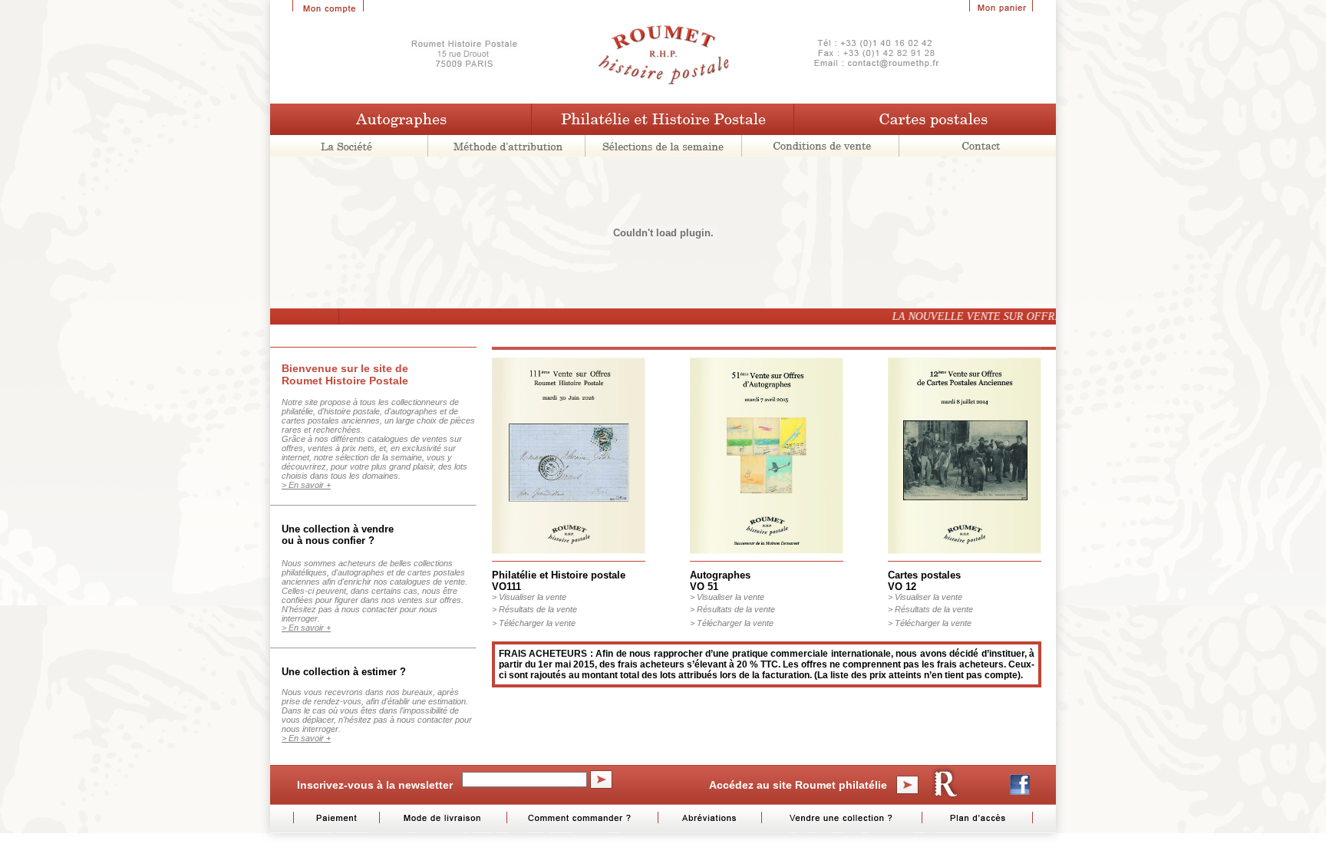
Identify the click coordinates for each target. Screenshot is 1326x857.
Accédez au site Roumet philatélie (798, 785)
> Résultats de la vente (534, 609)
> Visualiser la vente (529, 597)
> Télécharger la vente (534, 623)
